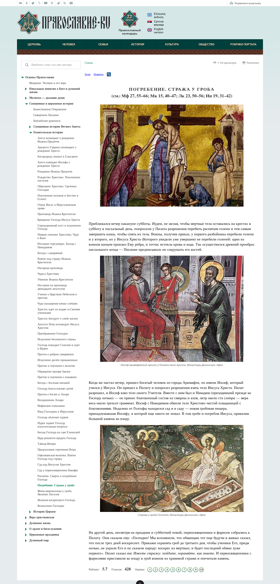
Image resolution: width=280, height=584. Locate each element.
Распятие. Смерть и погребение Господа (57, 477)
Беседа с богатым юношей (54, 383)
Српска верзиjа (159, 23)
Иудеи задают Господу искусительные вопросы (52, 424)
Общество (206, 44)
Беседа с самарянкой (50, 253)
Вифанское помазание (51, 406)
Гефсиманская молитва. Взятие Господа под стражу (57, 457)
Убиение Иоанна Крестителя (55, 279)
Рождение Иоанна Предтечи (55, 171)
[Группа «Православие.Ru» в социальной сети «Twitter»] (33, 3)
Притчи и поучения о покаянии (57, 377)
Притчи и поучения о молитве (56, 366)
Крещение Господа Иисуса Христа (59, 220)
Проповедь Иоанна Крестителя (56, 214)
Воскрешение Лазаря (50, 400)
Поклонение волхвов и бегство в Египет (58, 197)
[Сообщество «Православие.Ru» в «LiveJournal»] (39, 3)
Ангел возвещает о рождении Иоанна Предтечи (56, 139)
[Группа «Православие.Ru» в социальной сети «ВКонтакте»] (20, 3)
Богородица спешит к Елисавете (58, 156)
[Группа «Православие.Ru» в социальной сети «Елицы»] (52, 3)
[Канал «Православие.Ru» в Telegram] (58, 3)
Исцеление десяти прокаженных (57, 360)
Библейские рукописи (46, 121)
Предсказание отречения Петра (57, 449)
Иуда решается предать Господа (57, 438)
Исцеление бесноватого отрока (57, 339)
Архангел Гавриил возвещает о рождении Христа (57, 149)
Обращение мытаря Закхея (54, 371)
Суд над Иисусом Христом (54, 464)
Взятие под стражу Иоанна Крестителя (54, 260)
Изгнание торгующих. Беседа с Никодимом (57, 245)
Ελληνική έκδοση (159, 15)
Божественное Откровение (49, 109)
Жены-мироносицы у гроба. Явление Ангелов (55, 492)
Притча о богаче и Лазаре (53, 394)
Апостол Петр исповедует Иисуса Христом (58, 326)
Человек (68, 44)
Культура (172, 44)
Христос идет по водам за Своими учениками (59, 311)
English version (158, 30)
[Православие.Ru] (63, 23)
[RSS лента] (65, 3)
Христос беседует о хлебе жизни (58, 318)
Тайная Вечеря (47, 444)
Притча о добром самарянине (56, 354)
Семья (103, 44)
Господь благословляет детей (55, 388)
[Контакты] (71, 3)
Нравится (99, 74)
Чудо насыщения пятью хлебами (57, 303)
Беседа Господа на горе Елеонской (59, 432)
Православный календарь (130, 32)
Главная (89, 62)
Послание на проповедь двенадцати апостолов (52, 287)
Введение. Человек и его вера (47, 83)
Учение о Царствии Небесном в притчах (57, 296)
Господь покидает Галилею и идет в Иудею (59, 346)
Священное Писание (46, 115)
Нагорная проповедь (50, 268)
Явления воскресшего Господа (56, 500)
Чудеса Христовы (48, 274)
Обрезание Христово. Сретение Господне (57, 188)
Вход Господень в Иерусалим (56, 411)
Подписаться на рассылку (248, 3)
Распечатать (253, 62)
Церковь (34, 44)
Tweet (87, 74)
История (137, 44)
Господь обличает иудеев (53, 417)
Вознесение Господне (51, 506)
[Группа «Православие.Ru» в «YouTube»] (46, 3)
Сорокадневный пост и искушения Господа (59, 227)
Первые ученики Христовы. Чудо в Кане (58, 236)
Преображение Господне (53, 333)
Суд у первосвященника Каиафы (58, 470)
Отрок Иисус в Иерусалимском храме (57, 206)
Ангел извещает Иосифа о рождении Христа (54, 164)
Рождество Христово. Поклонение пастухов (59, 179)
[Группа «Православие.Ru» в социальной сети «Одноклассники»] (27, 3)
